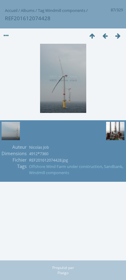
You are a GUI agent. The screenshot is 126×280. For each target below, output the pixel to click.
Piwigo (63, 272)
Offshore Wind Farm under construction (65, 166)
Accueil (11, 10)
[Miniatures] (92, 36)
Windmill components (65, 10)
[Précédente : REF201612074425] (104, 36)
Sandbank (113, 166)
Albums (28, 10)
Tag (41, 10)
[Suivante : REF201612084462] (117, 36)
